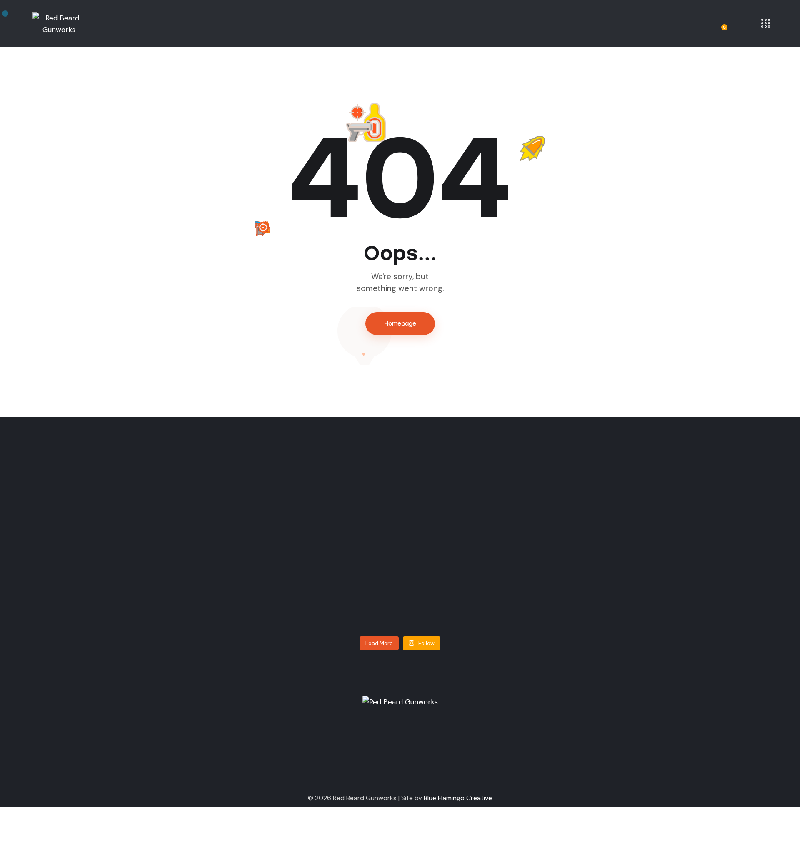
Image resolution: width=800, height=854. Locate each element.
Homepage (400, 323)
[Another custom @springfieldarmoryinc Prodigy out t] (684, 550)
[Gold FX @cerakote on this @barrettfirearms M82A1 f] (400, 550)
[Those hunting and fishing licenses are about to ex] (115, 567)
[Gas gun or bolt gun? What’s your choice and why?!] (258, 561)
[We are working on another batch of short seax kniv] (542, 550)
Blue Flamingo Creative (458, 798)
